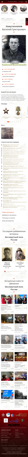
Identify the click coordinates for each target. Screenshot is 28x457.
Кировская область (4, 305)
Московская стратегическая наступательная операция (11, 163)
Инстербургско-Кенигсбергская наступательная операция (15, 201)
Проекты (17, 432)
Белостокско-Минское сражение (12, 148)
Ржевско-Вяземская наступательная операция (13, 178)
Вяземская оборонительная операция (13, 159)
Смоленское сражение (9, 150)
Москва (2, 324)
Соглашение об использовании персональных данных (14, 453)
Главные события (6, 430)
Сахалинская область (18, 324)
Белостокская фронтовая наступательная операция (14, 195)
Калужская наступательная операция (13, 166)
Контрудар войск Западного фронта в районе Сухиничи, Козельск (13, 175)
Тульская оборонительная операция (13, 161)
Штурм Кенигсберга (8, 204)
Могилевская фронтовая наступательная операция (14, 191)
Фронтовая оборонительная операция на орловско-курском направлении (14, 181)
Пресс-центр (4, 440)
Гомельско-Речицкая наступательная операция (13, 188)
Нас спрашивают (4, 442)
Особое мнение (4, 435)
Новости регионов (4, 432)
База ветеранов (9, 18)
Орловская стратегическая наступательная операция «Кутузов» (13, 185)
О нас (16, 430)
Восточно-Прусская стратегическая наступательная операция (13, 198)
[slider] (5, 271)
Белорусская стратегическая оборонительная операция (11, 145)
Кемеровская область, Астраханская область (19, 383)
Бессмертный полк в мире (6, 433)
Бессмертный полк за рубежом (19, 434)
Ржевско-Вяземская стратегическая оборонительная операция (13, 172)
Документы (17, 437)
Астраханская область (19, 362)
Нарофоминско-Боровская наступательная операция (15, 168)
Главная (2, 18)
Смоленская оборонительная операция (14, 152)
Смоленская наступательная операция (13, 153)
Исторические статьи (5, 437)
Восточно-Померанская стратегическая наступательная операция (14, 206)
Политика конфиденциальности (14, 451)
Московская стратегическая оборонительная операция (11, 156)
